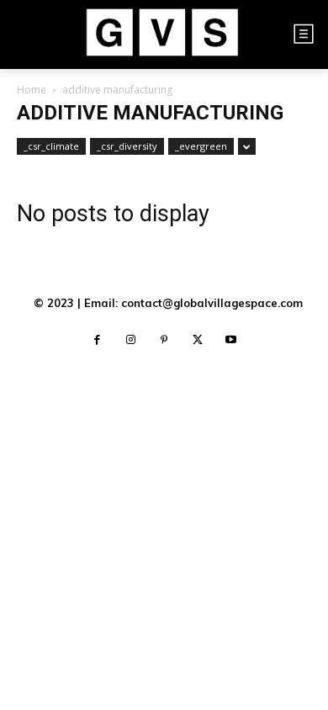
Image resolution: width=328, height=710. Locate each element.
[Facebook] (96, 340)
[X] (197, 340)
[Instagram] (130, 340)
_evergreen (201, 146)
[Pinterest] (164, 340)
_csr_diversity (127, 146)
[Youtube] (231, 340)
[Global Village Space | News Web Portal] (162, 34)
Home (31, 89)
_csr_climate (51, 146)
